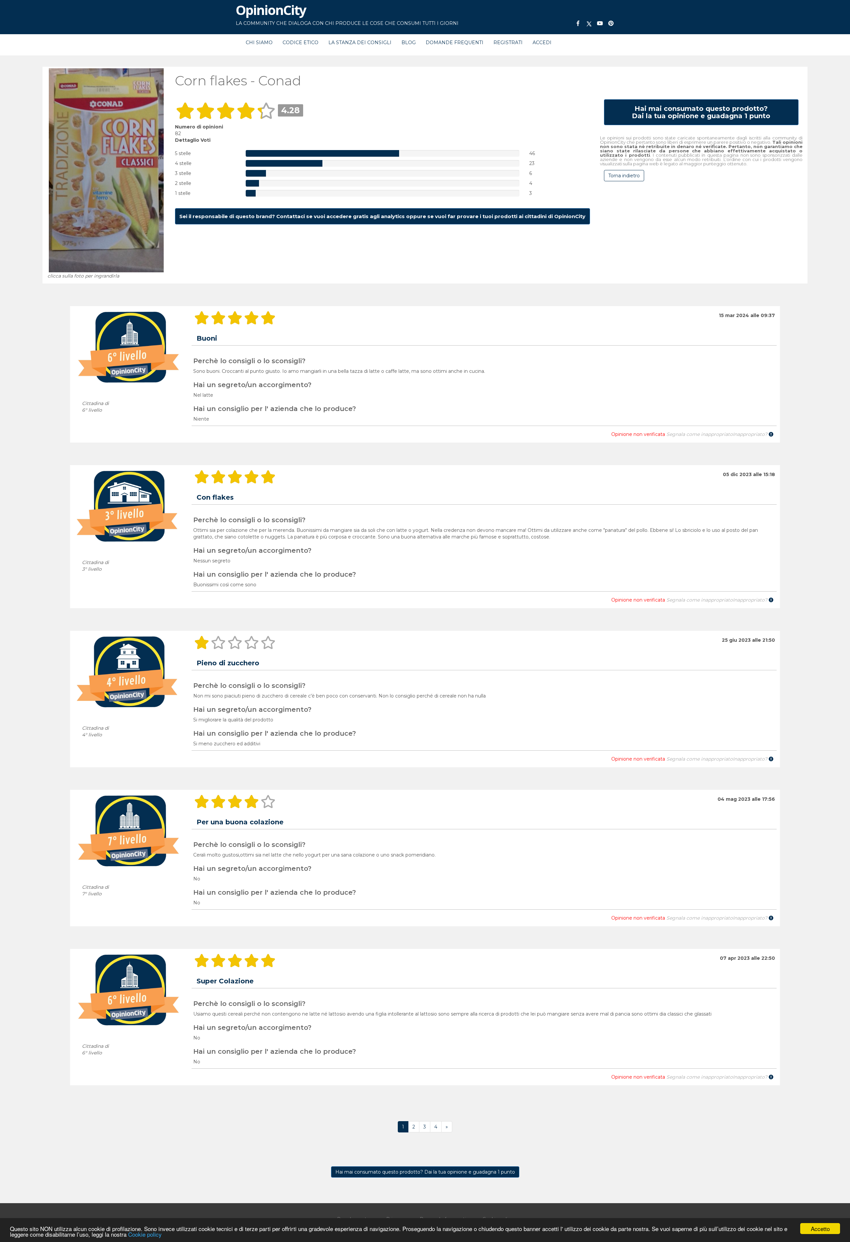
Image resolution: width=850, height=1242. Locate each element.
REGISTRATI (508, 42)
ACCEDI (542, 42)
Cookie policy (145, 1234)
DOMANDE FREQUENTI (454, 42)
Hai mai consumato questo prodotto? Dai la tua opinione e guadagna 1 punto (425, 1172)
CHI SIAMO (259, 42)
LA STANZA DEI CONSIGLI (359, 42)
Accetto (820, 1228)
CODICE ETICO (300, 42)
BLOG (408, 42)
